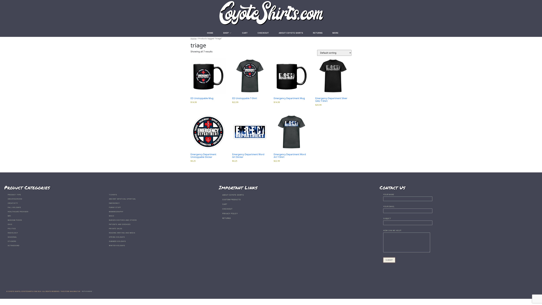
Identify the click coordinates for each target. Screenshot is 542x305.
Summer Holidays (117, 241)
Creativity (13, 203)
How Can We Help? (392, 231)
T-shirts (113, 195)
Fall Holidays (14, 207)
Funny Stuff (115, 207)
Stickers (12, 241)
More (335, 33)
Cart (245, 33)
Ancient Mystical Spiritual (122, 199)
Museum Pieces (15, 220)
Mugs (111, 216)
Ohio (10, 224)
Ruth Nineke (87, 291)
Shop (226, 33)
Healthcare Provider (18, 212)
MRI (9, 216)
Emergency (114, 203)
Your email (389, 207)
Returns (318, 33)
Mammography (116, 212)
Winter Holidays (117, 246)
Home (210, 33)
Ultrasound (13, 246)
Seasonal (12, 237)
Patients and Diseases (120, 224)
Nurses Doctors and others (123, 220)
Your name (388, 195)
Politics (12, 229)
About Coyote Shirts (291, 33)
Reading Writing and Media (122, 233)
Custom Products (231, 200)
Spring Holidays (117, 237)
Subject (387, 219)
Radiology (13, 233)
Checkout (263, 33)
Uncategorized (15, 199)
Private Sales (115, 229)
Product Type (14, 195)
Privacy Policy (230, 214)
